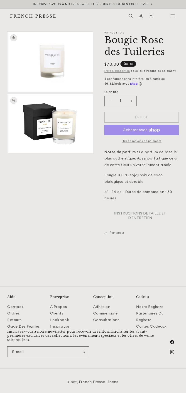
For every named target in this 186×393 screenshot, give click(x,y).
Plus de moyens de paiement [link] (142, 141)
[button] (173, 16)
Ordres (13, 313)
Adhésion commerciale (105, 309)
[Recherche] (131, 16)
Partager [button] (117, 233)
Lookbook (59, 319)
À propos (58, 306)
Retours (14, 319)
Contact (15, 306)
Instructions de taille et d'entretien (140, 215)
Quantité (111, 92)
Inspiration (60, 326)
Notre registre (149, 306)
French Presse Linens (98, 381)
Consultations (106, 319)
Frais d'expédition (117, 70)
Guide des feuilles (23, 326)
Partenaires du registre (149, 316)
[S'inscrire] (84, 351)
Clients (56, 313)
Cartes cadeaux (151, 326)
